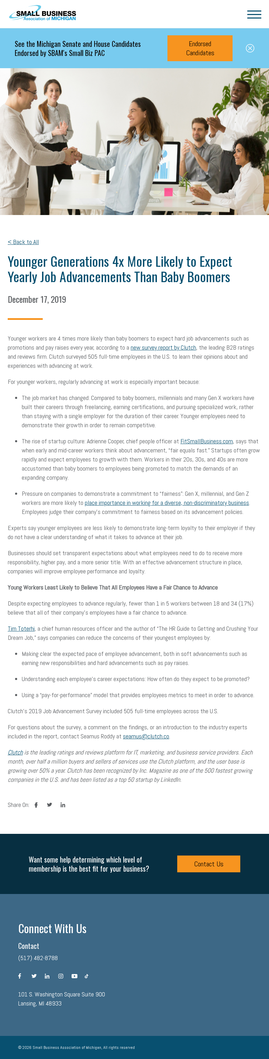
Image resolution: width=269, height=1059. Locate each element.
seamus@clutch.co (146, 736)
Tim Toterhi (21, 628)
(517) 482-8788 (38, 958)
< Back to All (23, 242)
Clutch (15, 752)
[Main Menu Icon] (254, 14)
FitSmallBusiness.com (206, 441)
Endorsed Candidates (200, 48)
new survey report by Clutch (163, 347)
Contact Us (208, 863)
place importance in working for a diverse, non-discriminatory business (167, 503)
